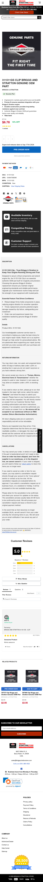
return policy (26, 464)
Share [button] (8, 646)
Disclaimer (26, 815)
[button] (35, 646)
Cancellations (27, 825)
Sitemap (4, 851)
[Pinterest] (24, 193)
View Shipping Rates (17, 186)
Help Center (6, 848)
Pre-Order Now (11, 689)
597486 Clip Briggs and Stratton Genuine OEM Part (32, 694)
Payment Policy (28, 805)
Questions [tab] (18, 589)
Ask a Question (22, 583)
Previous (3, 688)
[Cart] (40, 2)
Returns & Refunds (29, 818)
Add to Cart (32, 689)
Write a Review (22, 579)
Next (40, 688)
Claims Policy (27, 822)
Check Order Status (21, 12)
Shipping (26, 812)
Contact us (5, 845)
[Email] (8, 193)
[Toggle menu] (3, 2)
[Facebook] (4, 193)
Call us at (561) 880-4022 (28, 9)
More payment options (22, 156)
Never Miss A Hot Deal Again (40, 441)
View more (8, 115)
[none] (21, 51)
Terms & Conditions (29, 808)
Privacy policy (27, 802)
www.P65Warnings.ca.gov (9, 532)
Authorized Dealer (7, 841)
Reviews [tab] (5, 589)
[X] (16, 193)
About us (5, 838)
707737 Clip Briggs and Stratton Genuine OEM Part (10, 694)
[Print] (12, 193)
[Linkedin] (20, 193)
